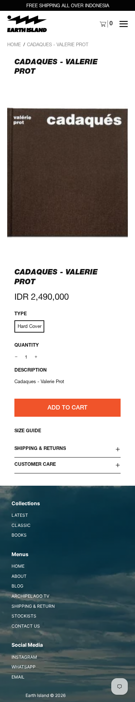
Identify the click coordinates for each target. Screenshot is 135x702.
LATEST (20, 515)
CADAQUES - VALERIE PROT (57, 44)
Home (14, 44)
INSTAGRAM (24, 657)
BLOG (17, 586)
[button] (67, 172)
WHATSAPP (24, 667)
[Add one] (36, 357)
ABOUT (19, 576)
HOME (18, 566)
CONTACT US (26, 626)
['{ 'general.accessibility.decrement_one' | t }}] (16, 357)
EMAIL (18, 677)
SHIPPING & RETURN (33, 606)
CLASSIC (21, 525)
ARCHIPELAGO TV (30, 596)
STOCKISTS (24, 616)
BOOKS (19, 535)
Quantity (26, 345)
